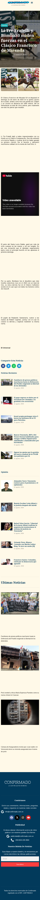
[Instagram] (22, 817)
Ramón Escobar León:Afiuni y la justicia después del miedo (25, 504)
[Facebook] (11, 817)
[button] (31, 2)
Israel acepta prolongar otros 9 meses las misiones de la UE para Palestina (26, 418)
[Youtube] (28, 817)
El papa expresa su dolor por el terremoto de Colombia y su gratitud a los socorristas (26, 399)
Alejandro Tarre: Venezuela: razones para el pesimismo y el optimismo (26, 483)
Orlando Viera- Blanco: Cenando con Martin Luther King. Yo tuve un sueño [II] (25, 544)
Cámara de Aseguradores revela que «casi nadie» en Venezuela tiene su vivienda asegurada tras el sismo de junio (19, 749)
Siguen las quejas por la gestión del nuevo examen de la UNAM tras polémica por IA (26, 454)
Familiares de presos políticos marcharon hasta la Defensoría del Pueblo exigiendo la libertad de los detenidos (26, 383)
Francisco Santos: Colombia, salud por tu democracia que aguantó (25, 562)
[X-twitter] (17, 817)
